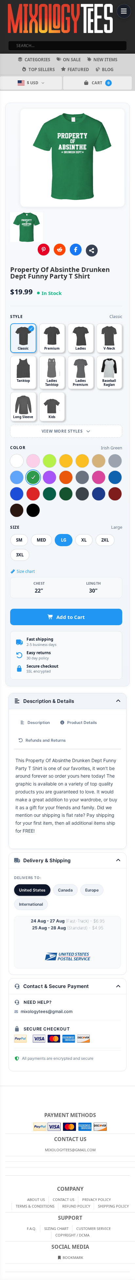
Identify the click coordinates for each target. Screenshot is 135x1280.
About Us (36, 1199)
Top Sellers (42, 69)
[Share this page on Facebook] (76, 249)
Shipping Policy (113, 1206)
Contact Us (63, 1199)
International (31, 904)
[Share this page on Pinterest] (43, 249)
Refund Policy (76, 1206)
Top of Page (130, 1091)
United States (32, 890)
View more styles (63, 431)
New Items (105, 60)
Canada (65, 890)
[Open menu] (124, 11)
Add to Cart (70, 617)
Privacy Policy (96, 1199)
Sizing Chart (56, 1228)
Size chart (26, 571)
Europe (92, 890)
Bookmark (72, 1257)
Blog (107, 69)
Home (4, 1091)
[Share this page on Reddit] (60, 249)
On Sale (72, 60)
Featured (78, 69)
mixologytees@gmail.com (46, 1011)
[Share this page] (92, 250)
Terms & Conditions (35, 1206)
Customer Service (93, 1228)
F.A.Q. (31, 1228)
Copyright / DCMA (72, 1235)
